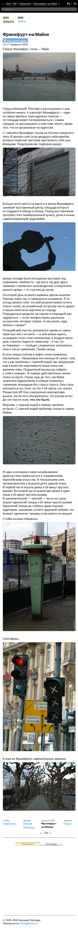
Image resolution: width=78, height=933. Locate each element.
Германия (25, 3)
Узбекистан (9, 823)
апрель (22, 21)
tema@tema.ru (29, 923)
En (75, 3)
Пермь (68, 823)
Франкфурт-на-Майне (46, 3)
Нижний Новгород (28, 825)
